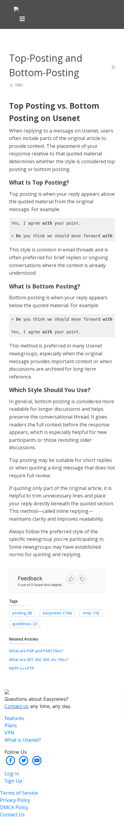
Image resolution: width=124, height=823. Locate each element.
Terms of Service (19, 793)
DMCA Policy (14, 807)
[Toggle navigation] (22, 20)
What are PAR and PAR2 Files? (36, 650)
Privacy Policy (15, 800)
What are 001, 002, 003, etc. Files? (38, 659)
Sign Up (13, 781)
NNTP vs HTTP (21, 668)
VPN (9, 732)
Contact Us (12, 814)
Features (14, 718)
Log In (12, 773)
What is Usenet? (23, 740)
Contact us (17, 706)
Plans (11, 725)
